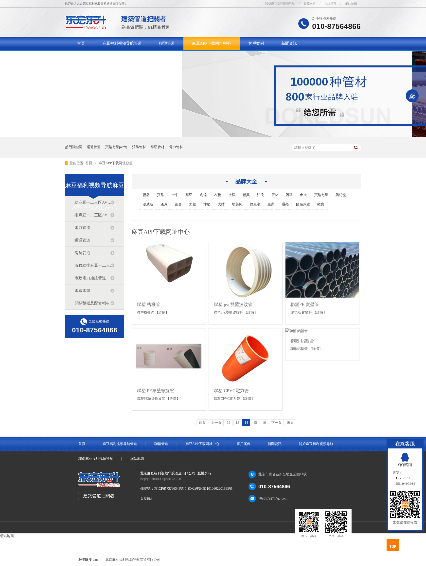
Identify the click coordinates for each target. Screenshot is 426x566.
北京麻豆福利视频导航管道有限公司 (132, 560)
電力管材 (176, 147)
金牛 (174, 195)
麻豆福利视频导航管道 (122, 43)
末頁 (290, 422)
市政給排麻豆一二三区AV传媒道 (94, 265)
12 (228, 422)
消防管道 (82, 253)
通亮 (285, 204)
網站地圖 (351, 3)
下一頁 (276, 422)
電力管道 (82, 227)
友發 (217, 195)
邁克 (163, 204)
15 (255, 422)
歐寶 (320, 204)
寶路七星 (321, 195)
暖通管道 (94, 147)
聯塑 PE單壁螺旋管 (155, 390)
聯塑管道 (167, 43)
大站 (221, 204)
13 (237, 422)
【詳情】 (162, 312)
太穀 (192, 204)
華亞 (189, 195)
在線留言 (330, 3)
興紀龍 (341, 195)
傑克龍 (255, 204)
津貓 (206, 204)
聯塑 (146, 195)
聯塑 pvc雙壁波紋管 (233, 304)
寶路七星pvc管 (116, 147)
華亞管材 (157, 147)
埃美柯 (237, 204)
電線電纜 (82, 290)
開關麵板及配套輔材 (92, 303)
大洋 (232, 195)
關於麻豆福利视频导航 (97, 56)
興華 (289, 195)
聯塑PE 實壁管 (304, 304)
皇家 (270, 204)
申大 (303, 195)
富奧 (178, 204)
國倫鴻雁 (303, 204)
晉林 (274, 195)
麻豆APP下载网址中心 (211, 43)
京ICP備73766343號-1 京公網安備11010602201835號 (193, 488)
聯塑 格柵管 (148, 304)
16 (264, 422)
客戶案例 (256, 43)
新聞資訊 (289, 43)
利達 (203, 195)
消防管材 (139, 147)
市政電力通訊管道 (90, 278)
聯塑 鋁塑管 (302, 340)
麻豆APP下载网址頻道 (116, 163)
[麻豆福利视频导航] (86, 28)
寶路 (160, 195)
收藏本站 (310, 3)
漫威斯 (148, 204)
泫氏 (260, 195)
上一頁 (216, 422)
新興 (246, 195)
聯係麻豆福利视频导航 (280, 3)
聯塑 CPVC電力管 (231, 390)
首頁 (81, 43)
